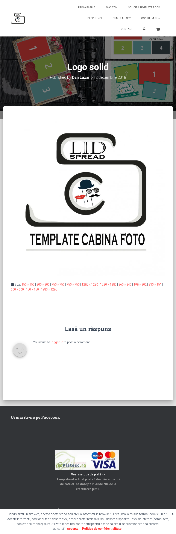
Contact (127, 28)
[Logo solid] (88, 198)
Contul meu (149, 18)
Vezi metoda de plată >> (88, 474)
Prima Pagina (86, 7)
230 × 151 (155, 284)
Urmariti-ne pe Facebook (35, 417)
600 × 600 (17, 289)
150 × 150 (28, 284)
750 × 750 (58, 284)
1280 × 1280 (90, 284)
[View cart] (158, 29)
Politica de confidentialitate (101, 528)
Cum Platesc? (121, 18)
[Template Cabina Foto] (18, 18)
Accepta (73, 528)
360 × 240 (125, 284)
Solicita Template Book (144, 7)
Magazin (111, 7)
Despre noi (95, 18)
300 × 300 (43, 284)
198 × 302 (140, 284)
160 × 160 (32, 289)
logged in (57, 342)
